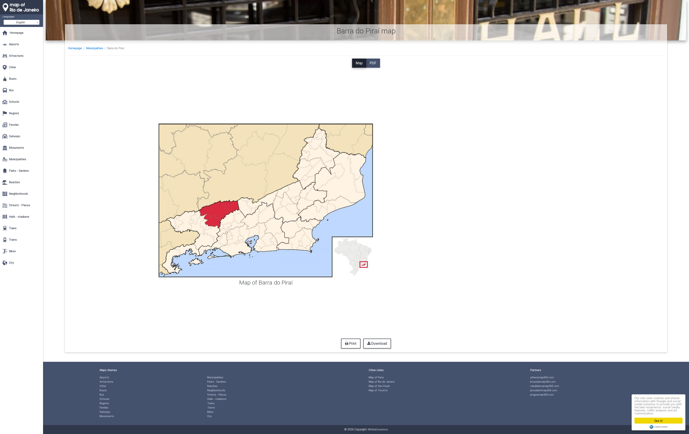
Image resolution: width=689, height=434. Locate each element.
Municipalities (94, 48)
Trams (211, 407)
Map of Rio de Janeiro (382, 381)
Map (359, 63)
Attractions (106, 381)
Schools (104, 399)
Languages (8, 16)
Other (103, 386)
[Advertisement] (366, 93)
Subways (105, 412)
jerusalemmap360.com (543, 390)
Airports (104, 377)
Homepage (75, 48)
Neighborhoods (216, 390)
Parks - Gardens (216, 381)
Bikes (210, 412)
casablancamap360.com (544, 386)
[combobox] (21, 22)
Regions (104, 403)
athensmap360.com (542, 377)
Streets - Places (216, 394)
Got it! (658, 420)
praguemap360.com (542, 394)
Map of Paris (376, 377)
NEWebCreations (378, 429)
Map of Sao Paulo (379, 386)
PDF (373, 63)
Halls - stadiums (216, 399)
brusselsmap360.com (543, 381)
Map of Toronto (378, 390)
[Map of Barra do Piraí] (265, 200)
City (209, 416)
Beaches (212, 386)
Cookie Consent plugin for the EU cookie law (658, 427)
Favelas (104, 407)
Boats (103, 390)
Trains (211, 403)
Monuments (107, 416)
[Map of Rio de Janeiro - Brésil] (21, 12)
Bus (102, 394)
